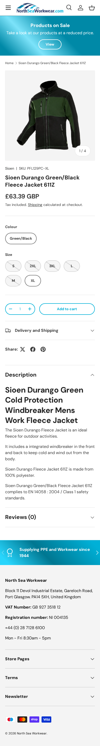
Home (9, 63)
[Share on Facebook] (33, 349)
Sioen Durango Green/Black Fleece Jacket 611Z (52, 63)
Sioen (9, 168)
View (50, 44)
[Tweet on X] (22, 349)
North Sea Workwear (32, 733)
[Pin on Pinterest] (43, 349)
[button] (91, 7)
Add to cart (67, 309)
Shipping (35, 204)
